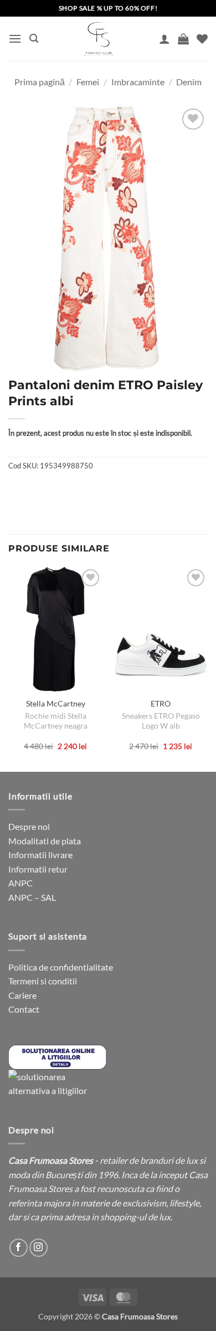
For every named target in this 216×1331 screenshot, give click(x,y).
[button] (15, 38)
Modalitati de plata (44, 840)
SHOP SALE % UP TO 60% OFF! (108, 8)
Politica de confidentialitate (60, 967)
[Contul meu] (164, 39)
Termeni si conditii (42, 981)
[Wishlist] (202, 39)
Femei (87, 81)
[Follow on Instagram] (38, 1248)
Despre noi (29, 826)
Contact (23, 1009)
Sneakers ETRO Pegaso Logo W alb (161, 720)
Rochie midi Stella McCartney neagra (56, 720)
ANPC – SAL (32, 897)
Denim (189, 81)
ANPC (20, 883)
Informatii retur (38, 869)
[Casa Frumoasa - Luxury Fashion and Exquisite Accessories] (99, 39)
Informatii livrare (40, 854)
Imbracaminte (137, 81)
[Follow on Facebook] (18, 1248)
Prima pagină (39, 81)
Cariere (22, 995)
